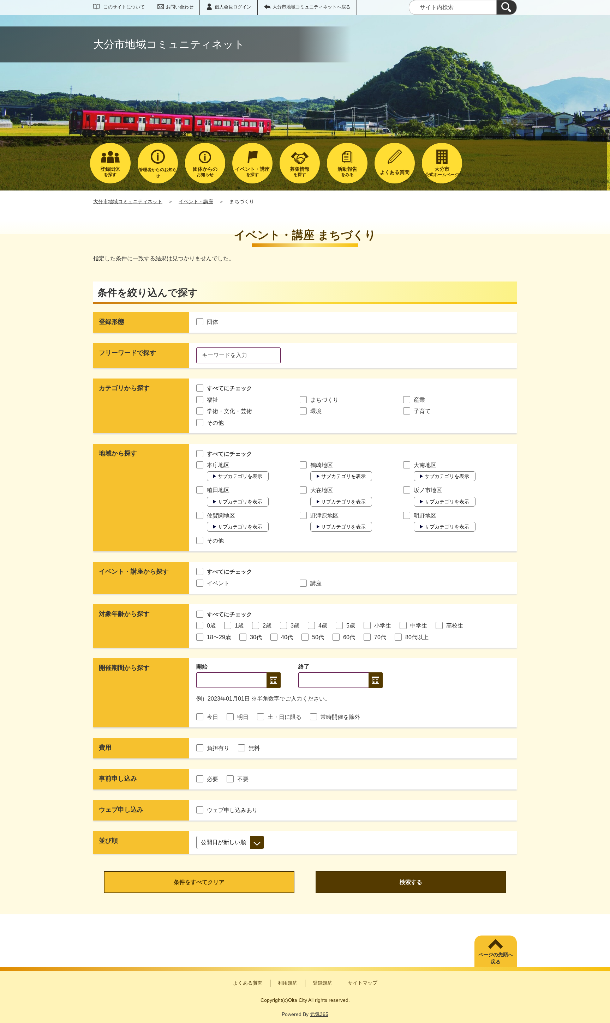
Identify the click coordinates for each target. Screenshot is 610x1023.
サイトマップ (362, 983)
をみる (347, 171)
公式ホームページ (442, 171)
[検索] (506, 7)
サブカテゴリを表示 (240, 476)
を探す (110, 171)
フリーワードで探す (127, 352)
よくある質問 (248, 983)
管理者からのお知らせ (158, 172)
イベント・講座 (196, 201)
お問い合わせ (179, 7)
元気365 (319, 1014)
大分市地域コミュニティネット (127, 201)
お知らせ (205, 171)
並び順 (108, 840)
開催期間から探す (124, 667)
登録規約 (323, 983)
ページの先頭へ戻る (495, 958)
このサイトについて (124, 7)
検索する (411, 882)
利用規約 (288, 983)
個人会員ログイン (233, 7)
